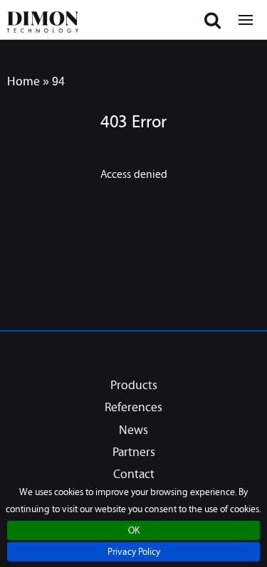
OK (134, 531)
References (133, 408)
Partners (133, 453)
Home (23, 80)
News (133, 431)
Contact (134, 475)
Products (133, 386)
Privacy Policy (134, 553)
